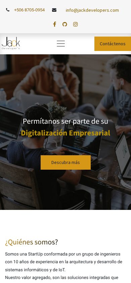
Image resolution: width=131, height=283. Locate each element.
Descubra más (65, 162)
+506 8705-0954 (29, 9)
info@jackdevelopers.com (92, 10)
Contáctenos (113, 44)
